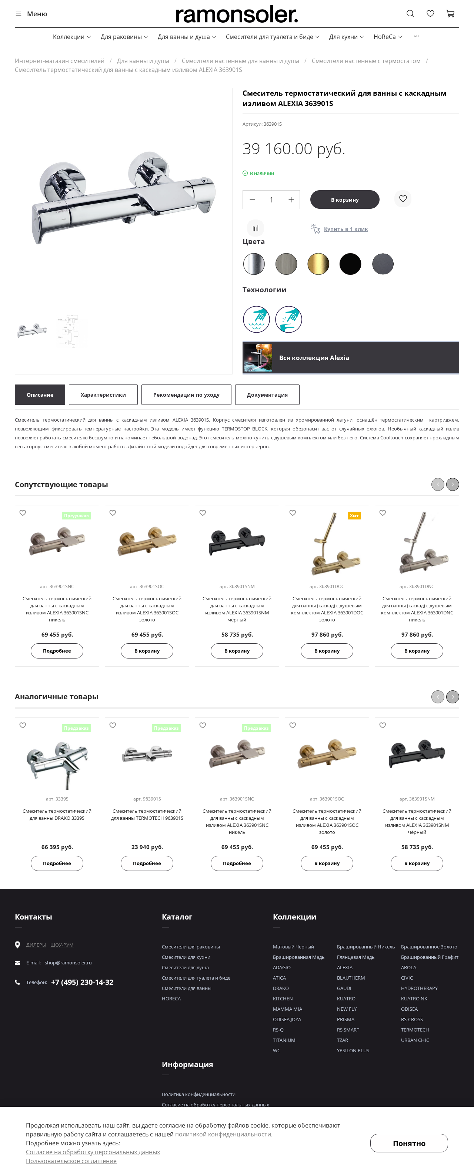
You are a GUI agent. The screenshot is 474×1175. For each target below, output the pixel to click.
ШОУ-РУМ (62, 944)
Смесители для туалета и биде (269, 37)
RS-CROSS (412, 1019)
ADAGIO (282, 967)
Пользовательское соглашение (71, 1161)
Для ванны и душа (184, 37)
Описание (40, 394)
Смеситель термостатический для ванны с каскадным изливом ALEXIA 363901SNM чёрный (237, 609)
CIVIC (407, 977)
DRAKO (281, 988)
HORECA (171, 998)
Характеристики (103, 394)
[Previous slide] (27, 198)
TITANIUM (284, 1040)
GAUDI (344, 988)
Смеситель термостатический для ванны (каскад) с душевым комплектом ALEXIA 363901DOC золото (327, 609)
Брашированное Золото (429, 946)
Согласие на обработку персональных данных (215, 1104)
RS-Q (278, 1029)
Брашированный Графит (429, 957)
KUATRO (346, 998)
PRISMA (345, 1019)
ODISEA (409, 1009)
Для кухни (343, 37)
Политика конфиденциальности (199, 1094)
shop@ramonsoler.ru (68, 962)
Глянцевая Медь (356, 957)
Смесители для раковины (191, 946)
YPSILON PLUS (353, 1050)
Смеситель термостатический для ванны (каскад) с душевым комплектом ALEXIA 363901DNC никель (417, 609)
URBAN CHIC (415, 1040)
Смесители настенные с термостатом (366, 61)
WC (276, 1050)
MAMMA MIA (287, 1009)
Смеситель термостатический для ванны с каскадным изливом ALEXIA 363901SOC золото (147, 609)
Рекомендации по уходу (186, 394)
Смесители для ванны (186, 988)
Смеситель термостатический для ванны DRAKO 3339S (57, 814)
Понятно (409, 1143)
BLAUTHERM (351, 977)
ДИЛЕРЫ (36, 945)
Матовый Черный (293, 946)
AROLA (408, 967)
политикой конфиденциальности (223, 1134)
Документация (267, 394)
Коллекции (68, 37)
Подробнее (57, 651)
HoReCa (385, 37)
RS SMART (348, 1029)
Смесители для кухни (186, 957)
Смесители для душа (185, 967)
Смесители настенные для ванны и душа (240, 61)
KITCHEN (283, 998)
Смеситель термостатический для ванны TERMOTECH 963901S (147, 814)
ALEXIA (345, 967)
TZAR (342, 1040)
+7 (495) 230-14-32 (82, 982)
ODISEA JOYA (287, 1019)
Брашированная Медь (299, 957)
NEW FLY (347, 1009)
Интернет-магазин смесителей (59, 61)
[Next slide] (220, 198)
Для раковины (121, 37)
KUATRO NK (414, 998)
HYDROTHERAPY (419, 988)
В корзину (147, 651)
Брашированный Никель (366, 946)
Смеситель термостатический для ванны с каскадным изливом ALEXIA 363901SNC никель (57, 609)
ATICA (279, 977)
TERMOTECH (415, 1029)
